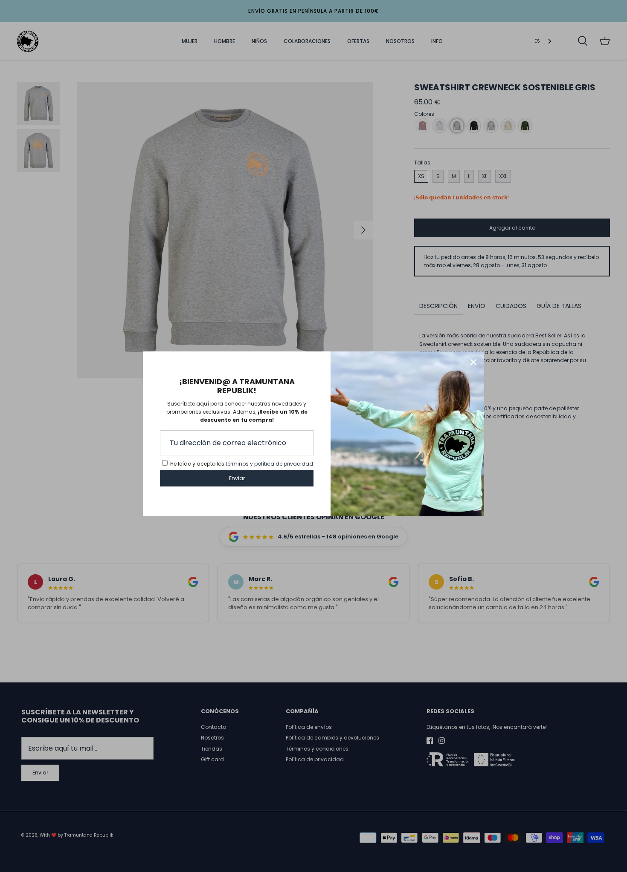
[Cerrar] (473, 362)
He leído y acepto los (241, 463)
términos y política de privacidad (269, 463)
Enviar (237, 478)
